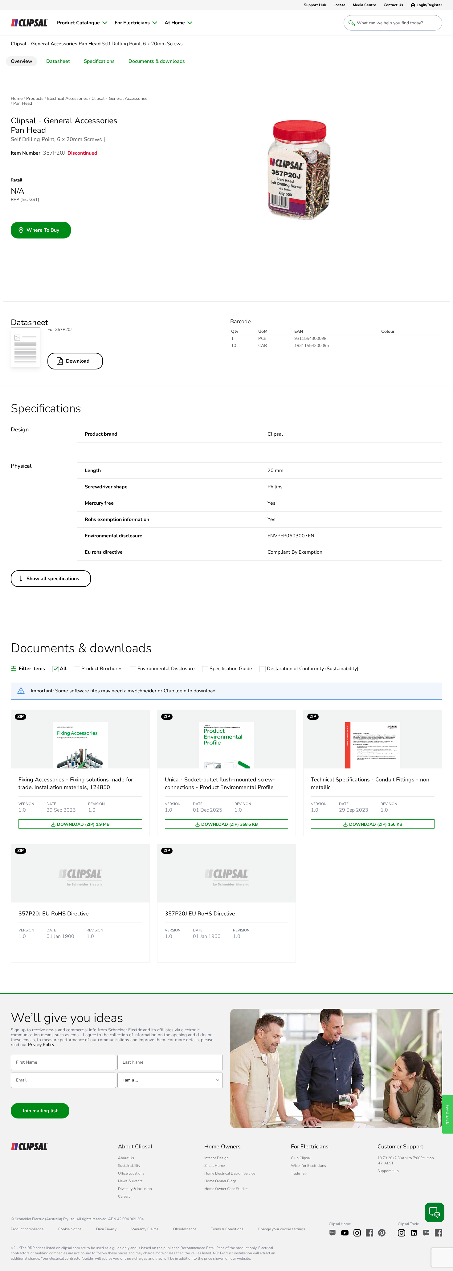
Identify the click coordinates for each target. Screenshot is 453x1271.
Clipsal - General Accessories (119, 98)
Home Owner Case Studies (226, 1188)
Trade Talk (299, 1173)
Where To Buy (43, 230)
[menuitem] (82, 22)
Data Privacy (106, 1229)
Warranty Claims (144, 1229)
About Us (126, 1157)
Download (78, 361)
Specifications (99, 61)
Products (34, 98)
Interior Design (216, 1157)
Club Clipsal (301, 1157)
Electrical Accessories (67, 98)
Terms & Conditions (227, 1229)
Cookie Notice (69, 1229)
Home (16, 98)
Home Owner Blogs (220, 1181)
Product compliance (27, 1229)
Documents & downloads (157, 61)
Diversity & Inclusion (135, 1188)
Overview (21, 61)
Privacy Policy (41, 1045)
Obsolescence (184, 1229)
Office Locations (131, 1173)
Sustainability (129, 1165)
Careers (124, 1196)
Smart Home (214, 1165)
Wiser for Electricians (308, 1165)
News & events (130, 1181)
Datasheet (58, 61)
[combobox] (170, 1080)
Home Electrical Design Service (229, 1173)
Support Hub (388, 1170)
